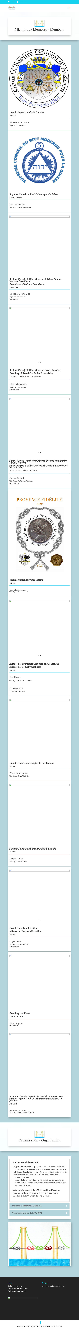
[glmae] (39, 309)
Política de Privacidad (18, 1288)
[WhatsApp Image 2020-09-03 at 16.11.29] (39, 107)
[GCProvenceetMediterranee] (39, 786)
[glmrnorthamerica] (39, 399)
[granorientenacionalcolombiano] (39, 217)
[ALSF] (39, 601)
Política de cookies (17, 1291)
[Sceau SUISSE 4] (39, 190)
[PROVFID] (39, 575)
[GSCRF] (39, 701)
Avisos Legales (15, 1286)
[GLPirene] (39, 956)
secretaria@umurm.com (53, 1286)
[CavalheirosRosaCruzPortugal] (39, 1035)
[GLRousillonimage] (39, 871)
